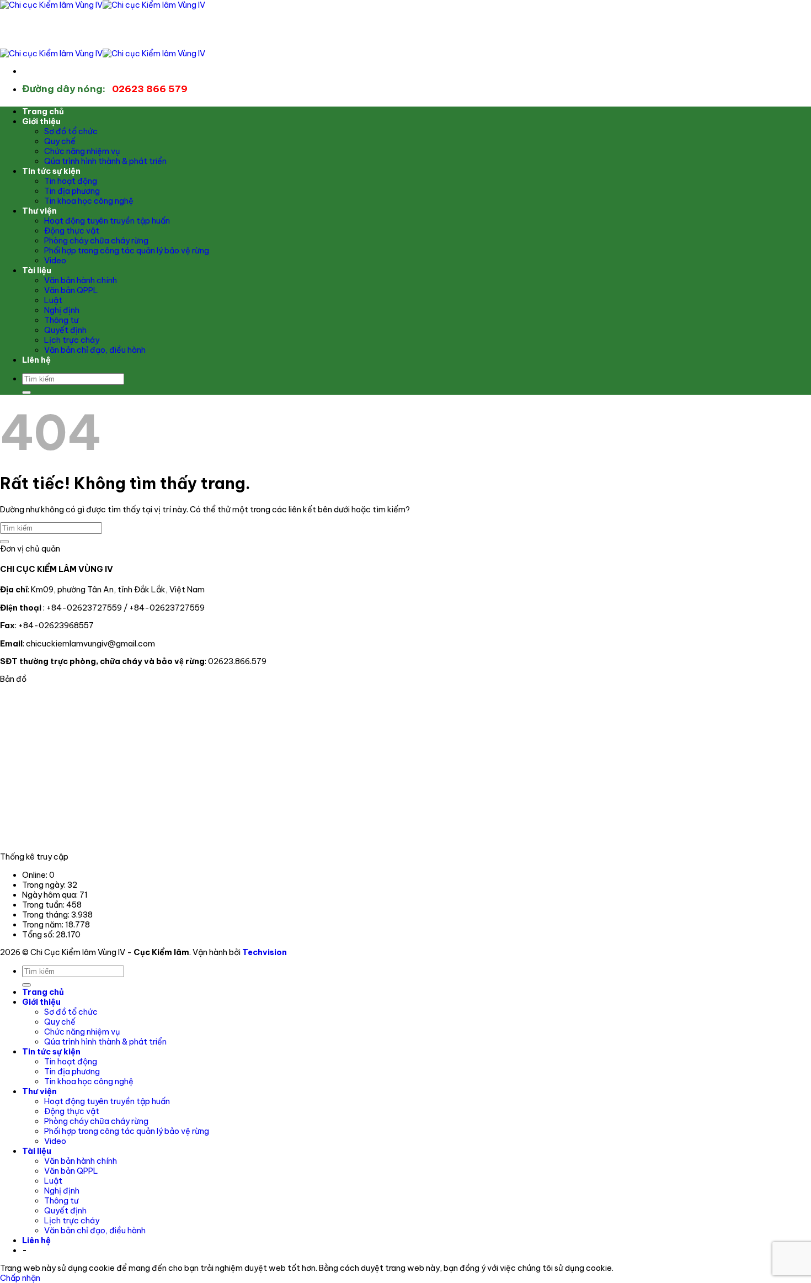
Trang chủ (43, 111)
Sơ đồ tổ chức (71, 131)
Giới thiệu (41, 121)
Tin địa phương (72, 191)
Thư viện (39, 211)
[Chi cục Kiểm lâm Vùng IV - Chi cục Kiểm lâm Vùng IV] (102, 5)
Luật (53, 300)
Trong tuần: (44, 905)
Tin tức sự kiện (51, 171)
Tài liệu (36, 270)
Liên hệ (36, 360)
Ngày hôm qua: (50, 895)
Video (55, 261)
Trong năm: (43, 925)
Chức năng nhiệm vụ (82, 151)
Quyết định (65, 330)
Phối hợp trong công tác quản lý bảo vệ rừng (126, 251)
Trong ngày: (44, 885)
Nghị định (61, 310)
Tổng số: (39, 935)
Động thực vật (71, 231)
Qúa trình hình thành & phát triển (105, 161)
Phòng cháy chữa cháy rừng (96, 241)
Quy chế (60, 141)
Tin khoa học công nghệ (89, 201)
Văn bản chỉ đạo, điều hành (95, 350)
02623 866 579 (105, 89)
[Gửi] (26, 392)
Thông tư (61, 320)
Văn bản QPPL (71, 290)
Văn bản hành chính (80, 280)
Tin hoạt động (70, 181)
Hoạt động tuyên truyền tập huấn (107, 221)
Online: (35, 875)
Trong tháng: (46, 915)
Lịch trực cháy (71, 340)
